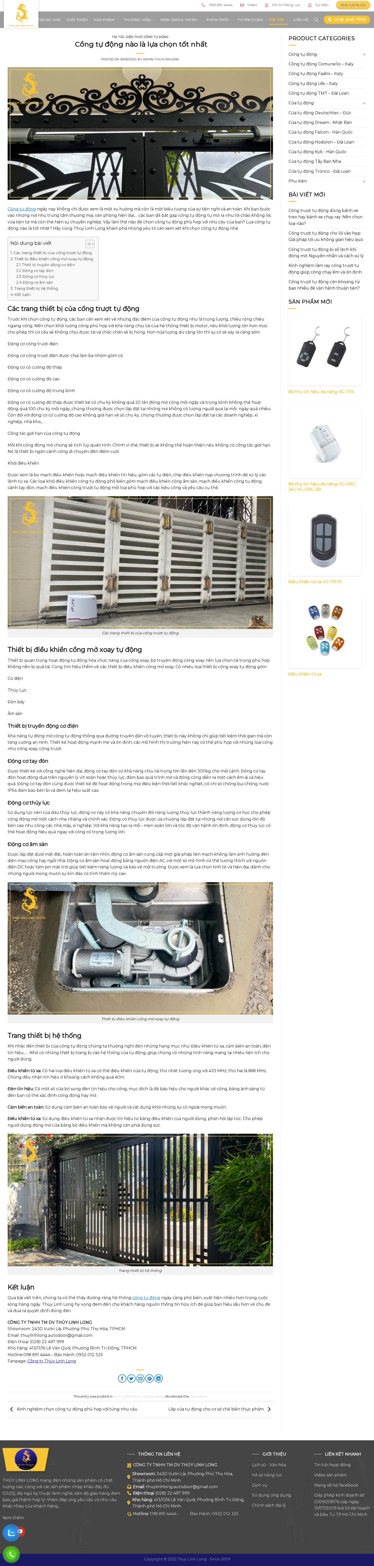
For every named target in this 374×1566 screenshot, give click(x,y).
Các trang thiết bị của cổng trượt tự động (52, 252)
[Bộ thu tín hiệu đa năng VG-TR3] (324, 349)
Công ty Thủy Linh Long (51, 1361)
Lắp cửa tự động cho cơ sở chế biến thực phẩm (216, 1409)
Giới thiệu (77, 20)
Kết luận (23, 294)
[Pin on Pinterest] (149, 1378)
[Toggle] (364, 54)
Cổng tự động (22, 209)
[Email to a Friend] (140, 1378)
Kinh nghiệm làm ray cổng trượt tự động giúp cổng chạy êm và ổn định (325, 268)
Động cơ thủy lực (38, 276)
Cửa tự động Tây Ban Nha (315, 161)
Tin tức (276, 20)
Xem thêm (13, 1517)
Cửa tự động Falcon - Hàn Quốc (321, 132)
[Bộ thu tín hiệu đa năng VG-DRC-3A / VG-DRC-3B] (324, 441)
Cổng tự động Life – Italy (313, 83)
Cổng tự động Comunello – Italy (321, 64)
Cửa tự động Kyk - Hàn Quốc (318, 151)
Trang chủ (49, 20)
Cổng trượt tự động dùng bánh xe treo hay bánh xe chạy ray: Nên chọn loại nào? (326, 217)
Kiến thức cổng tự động (147, 37)
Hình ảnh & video (178, 20)
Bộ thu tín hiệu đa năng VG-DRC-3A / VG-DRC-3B (322, 487)
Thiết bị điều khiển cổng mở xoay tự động (53, 258)
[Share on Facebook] (122, 1378)
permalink (198, 1396)
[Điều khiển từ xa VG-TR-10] (324, 539)
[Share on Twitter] (131, 1378)
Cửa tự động (301, 102)
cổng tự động (146, 1297)
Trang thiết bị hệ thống (36, 288)
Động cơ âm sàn (38, 282)
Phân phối (217, 20)
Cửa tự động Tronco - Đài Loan (320, 171)
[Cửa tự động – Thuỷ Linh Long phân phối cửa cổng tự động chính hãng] (21, 14)
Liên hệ (300, 20)
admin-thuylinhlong (161, 59)
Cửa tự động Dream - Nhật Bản (320, 122)
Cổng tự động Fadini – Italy (316, 73)
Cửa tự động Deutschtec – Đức (320, 112)
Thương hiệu (137, 20)
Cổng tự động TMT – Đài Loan (319, 93)
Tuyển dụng (250, 20)
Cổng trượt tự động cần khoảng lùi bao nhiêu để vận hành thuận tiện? (324, 285)
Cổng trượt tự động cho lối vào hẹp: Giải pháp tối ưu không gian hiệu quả (326, 236)
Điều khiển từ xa (305, 674)
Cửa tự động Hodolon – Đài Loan (321, 142)
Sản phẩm (104, 20)
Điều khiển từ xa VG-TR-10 (315, 581)
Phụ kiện (298, 181)
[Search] (316, 20)
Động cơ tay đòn (37, 270)
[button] (87, 245)
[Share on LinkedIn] (158, 1378)
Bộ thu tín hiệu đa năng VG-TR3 (321, 391)
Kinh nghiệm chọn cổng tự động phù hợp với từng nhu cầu (76, 1409)
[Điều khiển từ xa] (324, 632)
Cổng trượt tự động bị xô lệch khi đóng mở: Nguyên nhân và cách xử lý (326, 252)
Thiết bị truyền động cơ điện (48, 265)
